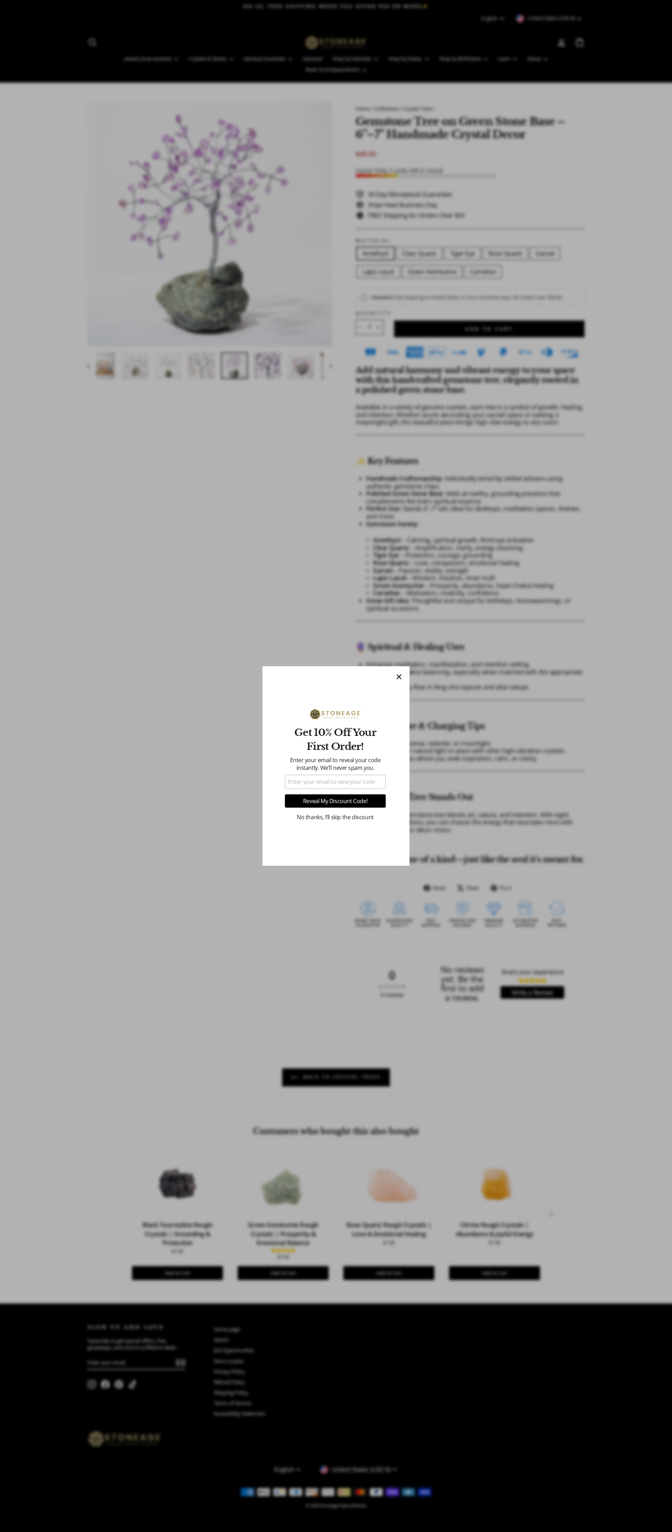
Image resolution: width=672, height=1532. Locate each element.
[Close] (399, 677)
